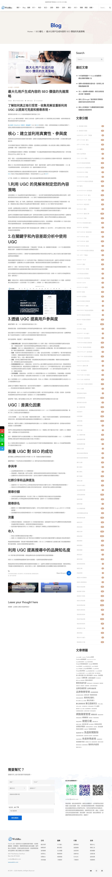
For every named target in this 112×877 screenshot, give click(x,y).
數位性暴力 (90, 700)
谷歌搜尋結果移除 (89, 726)
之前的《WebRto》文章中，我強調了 (20, 125)
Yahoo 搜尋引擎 (90, 365)
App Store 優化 (90, 140)
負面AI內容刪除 (90, 577)
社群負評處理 (86, 711)
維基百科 (90, 522)
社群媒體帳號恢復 (90, 513)
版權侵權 (90, 499)
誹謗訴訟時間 (98, 724)
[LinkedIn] (102, 871)
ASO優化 (90, 149)
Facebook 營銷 (90, 177)
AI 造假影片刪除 (90, 130)
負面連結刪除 (99, 739)
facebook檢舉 (90, 657)
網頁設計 (90, 554)
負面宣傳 (86, 729)
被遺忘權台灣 (95, 721)
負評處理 (100, 726)
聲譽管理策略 (96, 717)
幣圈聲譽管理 (93, 695)
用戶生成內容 (13, 575)
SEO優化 (39, 31)
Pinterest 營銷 (90, 305)
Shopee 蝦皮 (90, 328)
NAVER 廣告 (90, 292)
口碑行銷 (90, 430)
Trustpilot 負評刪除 (90, 352)
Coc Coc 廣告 (90, 158)
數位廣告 (90, 467)
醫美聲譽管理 (85, 744)
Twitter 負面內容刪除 (90, 356)
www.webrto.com (13, 862)
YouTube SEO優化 (90, 375)
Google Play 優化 (90, 195)
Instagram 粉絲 (90, 246)
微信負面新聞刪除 (90, 453)
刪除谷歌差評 (89, 680)
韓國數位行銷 (90, 642)
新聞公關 (90, 480)
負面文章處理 (90, 600)
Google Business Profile (91, 659)
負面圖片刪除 (90, 591)
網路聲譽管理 (83, 714)
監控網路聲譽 (88, 708)
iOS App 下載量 (90, 255)
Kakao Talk (90, 259)
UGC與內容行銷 (27, 573)
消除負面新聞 (91, 706)
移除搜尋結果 (90, 517)
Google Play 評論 (90, 199)
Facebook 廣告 (90, 172)
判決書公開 (98, 678)
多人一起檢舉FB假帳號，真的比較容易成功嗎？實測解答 (91, 93)
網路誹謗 (90, 536)
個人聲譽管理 (90, 407)
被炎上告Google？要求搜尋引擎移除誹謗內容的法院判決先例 (91, 100)
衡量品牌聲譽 (78, 721)
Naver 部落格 (90, 296)
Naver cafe (90, 282)
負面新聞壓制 (95, 735)
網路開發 (90, 540)
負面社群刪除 (90, 609)
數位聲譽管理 (80, 704)
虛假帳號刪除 (90, 563)
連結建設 (90, 633)
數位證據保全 (91, 703)
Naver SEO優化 (90, 287)
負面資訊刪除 (90, 623)
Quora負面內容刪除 (90, 315)
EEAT (46, 174)
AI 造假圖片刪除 (90, 126)
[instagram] (96, 871)
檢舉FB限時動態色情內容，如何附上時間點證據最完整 (91, 85)
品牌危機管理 (81, 688)
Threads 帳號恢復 (90, 338)
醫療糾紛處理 (100, 741)
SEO (37, 125)
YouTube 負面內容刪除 (90, 384)
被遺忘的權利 (78, 724)
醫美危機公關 (78, 744)
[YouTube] (91, 871)
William (10, 100)
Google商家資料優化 (90, 223)
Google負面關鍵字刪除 (90, 670)
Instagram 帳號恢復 (90, 232)
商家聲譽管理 (94, 692)
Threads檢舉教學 (98, 670)
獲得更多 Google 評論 (80, 708)
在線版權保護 (90, 444)
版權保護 (90, 504)
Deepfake (84, 657)
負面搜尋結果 (92, 729)
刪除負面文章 (90, 683)
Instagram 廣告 (90, 236)
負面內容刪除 (79, 729)
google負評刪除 (87, 668)
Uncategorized (90, 361)
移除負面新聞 (93, 711)
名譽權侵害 (87, 685)
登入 (17, 607)
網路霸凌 (90, 545)
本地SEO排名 (78, 706)
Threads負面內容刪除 (90, 342)
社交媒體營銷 (90, 508)
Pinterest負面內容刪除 (90, 310)
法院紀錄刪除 (90, 494)
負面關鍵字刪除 (80, 742)
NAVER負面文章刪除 (90, 301)
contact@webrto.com (71, 799)
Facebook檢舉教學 (81, 659)
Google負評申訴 (96, 668)
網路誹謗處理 (78, 717)
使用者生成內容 (90, 402)
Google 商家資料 (90, 204)
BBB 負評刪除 (90, 153)
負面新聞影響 (78, 739)
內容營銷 (16, 87)
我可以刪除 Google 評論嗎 (81, 700)
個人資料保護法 (88, 675)
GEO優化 (90, 186)
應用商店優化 (89, 698)
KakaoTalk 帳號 (90, 269)
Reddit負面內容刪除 (90, 319)
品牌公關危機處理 (93, 685)
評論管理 (90, 573)
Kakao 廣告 (90, 264)
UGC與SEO (20, 573)
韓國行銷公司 (78, 747)
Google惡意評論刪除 (80, 661)
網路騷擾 (90, 550)
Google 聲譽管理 (93, 664)
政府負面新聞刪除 (90, 458)
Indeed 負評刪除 (90, 227)
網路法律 (90, 531)
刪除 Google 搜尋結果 (80, 680)
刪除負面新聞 (96, 683)
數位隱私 (90, 471)
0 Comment (39, 100)
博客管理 (90, 425)
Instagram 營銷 (90, 241)
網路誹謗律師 (100, 714)
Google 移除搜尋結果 (82, 664)
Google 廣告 (90, 209)
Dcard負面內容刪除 (90, 163)
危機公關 (78, 685)
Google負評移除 (80, 671)
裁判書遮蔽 (91, 724)
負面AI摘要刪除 (90, 582)
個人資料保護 (79, 675)
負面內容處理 (90, 586)
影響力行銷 (90, 448)
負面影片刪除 (90, 596)
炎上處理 (96, 706)
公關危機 (90, 421)
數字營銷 (90, 476)
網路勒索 (90, 527)
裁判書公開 (85, 724)
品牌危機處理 (91, 688)
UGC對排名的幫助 (12, 573)
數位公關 (90, 462)
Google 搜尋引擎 (90, 213)
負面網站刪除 (90, 614)
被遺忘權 (90, 568)
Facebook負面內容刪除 (90, 181)
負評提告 (95, 726)
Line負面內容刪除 (90, 273)
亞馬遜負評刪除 (90, 393)
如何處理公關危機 (79, 695)
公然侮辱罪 (78, 678)
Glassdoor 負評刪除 (90, 190)
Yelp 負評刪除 (90, 370)
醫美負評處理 (93, 744)
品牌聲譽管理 (90, 439)
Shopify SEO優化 (90, 333)
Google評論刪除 (79, 666)
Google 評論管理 (79, 668)
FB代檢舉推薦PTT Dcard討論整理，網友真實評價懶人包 (91, 77)
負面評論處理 (90, 619)
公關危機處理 (91, 678)
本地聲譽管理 (90, 490)
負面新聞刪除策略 (79, 735)
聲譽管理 (90, 559)
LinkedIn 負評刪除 (90, 278)
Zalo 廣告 (90, 388)
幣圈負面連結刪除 (79, 698)
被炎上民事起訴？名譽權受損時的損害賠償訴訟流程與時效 (91, 108)
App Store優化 (78, 657)
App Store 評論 (90, 144)
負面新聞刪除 (91, 732)
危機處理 (82, 685)
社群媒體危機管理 (79, 711)
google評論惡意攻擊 (87, 666)
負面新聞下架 (79, 733)
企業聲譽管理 (90, 398)
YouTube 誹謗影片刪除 (89, 673)
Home (30, 31)
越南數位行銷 (90, 628)
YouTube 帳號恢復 (90, 379)
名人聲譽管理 (90, 434)
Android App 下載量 (90, 135)
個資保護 (95, 675)
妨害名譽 (86, 695)
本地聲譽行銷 (84, 706)
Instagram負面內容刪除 (90, 250)
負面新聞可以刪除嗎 (88, 735)
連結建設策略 (94, 741)
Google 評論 (90, 218)
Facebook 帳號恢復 (90, 167)
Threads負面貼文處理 (80, 673)
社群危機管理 (94, 708)
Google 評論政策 (95, 666)
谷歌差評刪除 (80, 726)
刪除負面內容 (81, 683)
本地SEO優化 (90, 485)
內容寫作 (90, 411)
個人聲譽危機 (97, 673)
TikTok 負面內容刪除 (90, 347)
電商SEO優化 (90, 637)
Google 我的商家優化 (89, 661)
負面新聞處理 (90, 605)
